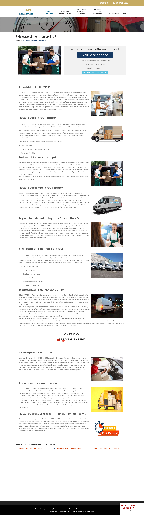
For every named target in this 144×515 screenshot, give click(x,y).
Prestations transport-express (81, 11)
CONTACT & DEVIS (122, 3)
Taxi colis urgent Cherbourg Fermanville (107, 448)
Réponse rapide (72, 339)
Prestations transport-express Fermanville (70, 448)
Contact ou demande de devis (96, 72)
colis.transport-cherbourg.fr (46, 509)
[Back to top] (138, 509)
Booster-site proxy (88, 512)
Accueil (18, 41)
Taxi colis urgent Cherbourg (97, 11)
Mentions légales (99, 509)
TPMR (124, 13)
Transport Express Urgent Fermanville (30, 448)
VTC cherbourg (113, 13)
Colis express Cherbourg (49, 12)
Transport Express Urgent (65, 12)
